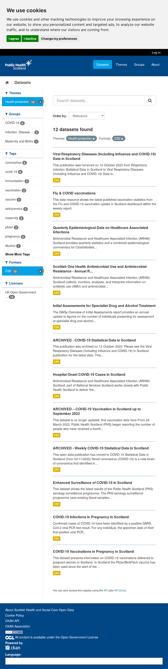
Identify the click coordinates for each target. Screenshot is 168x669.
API (106, 590)
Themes (121, 64)
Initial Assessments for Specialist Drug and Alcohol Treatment (104, 305)
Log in (156, 52)
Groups (139, 64)
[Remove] (94, 138)
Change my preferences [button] (59, 38)
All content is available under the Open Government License (56, 637)
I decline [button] (30, 38)
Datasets (102, 64)
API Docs (119, 590)
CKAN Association (17, 626)
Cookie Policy (14, 615)
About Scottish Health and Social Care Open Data (39, 610)
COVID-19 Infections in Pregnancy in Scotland (91, 516)
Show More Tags (17, 254)
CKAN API (12, 621)
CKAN (12, 647)
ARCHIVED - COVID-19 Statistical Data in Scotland (94, 340)
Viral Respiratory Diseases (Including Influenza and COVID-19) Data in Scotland (104, 156)
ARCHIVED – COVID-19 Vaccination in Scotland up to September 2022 (97, 411)
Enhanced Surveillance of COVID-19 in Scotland (92, 482)
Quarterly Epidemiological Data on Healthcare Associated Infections (100, 230)
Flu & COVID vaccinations (74, 193)
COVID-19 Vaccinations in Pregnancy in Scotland (93, 551)
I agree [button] (14, 38)
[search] (150, 100)
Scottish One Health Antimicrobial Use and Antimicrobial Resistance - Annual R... (100, 269)
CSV (56, 180)
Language (12, 654)
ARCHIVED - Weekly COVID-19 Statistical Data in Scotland (101, 448)
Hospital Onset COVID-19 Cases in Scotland (89, 374)
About (155, 64)
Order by (59, 116)
